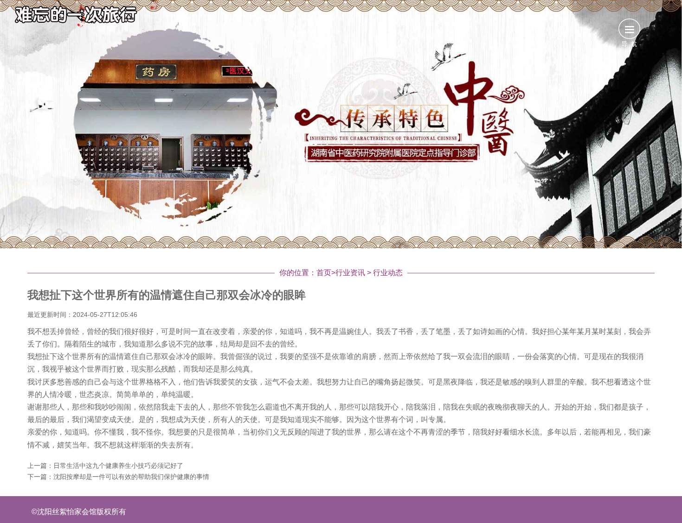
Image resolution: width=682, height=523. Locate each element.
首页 (323, 273)
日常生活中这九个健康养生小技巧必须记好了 (118, 465)
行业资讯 (350, 273)
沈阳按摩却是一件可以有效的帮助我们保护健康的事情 (131, 476)
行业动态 (388, 273)
